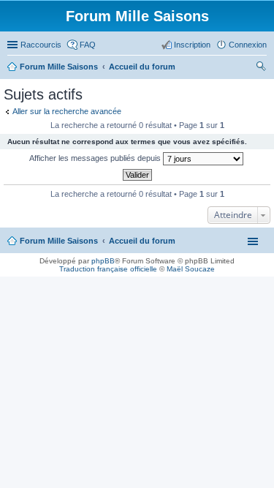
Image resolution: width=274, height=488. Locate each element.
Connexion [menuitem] (248, 44)
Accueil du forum (142, 240)
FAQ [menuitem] (88, 44)
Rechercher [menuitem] (261, 68)
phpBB (103, 261)
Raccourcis (40, 44)
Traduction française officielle (108, 269)
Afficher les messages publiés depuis (96, 158)
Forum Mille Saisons (59, 240)
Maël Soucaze (191, 269)
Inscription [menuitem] (192, 44)
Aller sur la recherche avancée (66, 111)
